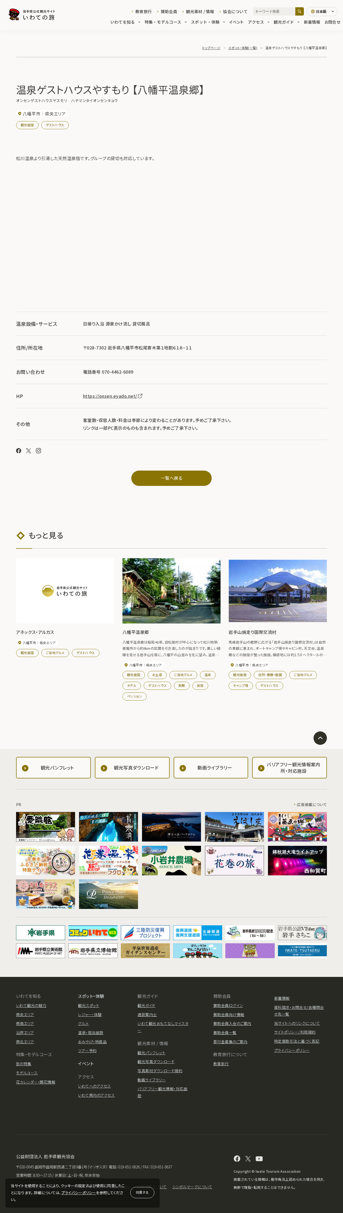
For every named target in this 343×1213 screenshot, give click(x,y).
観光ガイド (284, 22)
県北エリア (25, 1041)
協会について (235, 11)
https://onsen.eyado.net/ (110, 396)
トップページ (211, 47)
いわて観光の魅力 (31, 1005)
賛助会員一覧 (225, 1032)
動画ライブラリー (151, 1079)
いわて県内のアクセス (96, 1095)
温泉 (207, 674)
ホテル (131, 685)
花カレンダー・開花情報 (35, 1082)
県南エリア (25, 1023)
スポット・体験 (205, 22)
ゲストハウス (55, 124)
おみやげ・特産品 (92, 1041)
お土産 (157, 674)
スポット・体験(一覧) (242, 47)
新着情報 (312, 22)
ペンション (134, 696)
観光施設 (27, 124)
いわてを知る (122, 22)
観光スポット (88, 1005)
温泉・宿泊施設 (90, 1032)
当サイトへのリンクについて (297, 1023)
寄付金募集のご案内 (230, 1041)
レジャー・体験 (90, 1014)
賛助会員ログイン (228, 1005)
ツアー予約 (87, 1050)
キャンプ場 (240, 685)
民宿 (200, 685)
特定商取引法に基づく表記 (296, 1041)
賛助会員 (169, 11)
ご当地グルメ (55, 652)
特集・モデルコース (163, 22)
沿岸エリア (25, 1032)
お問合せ (332, 22)
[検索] (299, 11)
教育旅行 (143, 11)
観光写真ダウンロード (155, 1061)
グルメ (83, 1023)
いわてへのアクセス (94, 1086)
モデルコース (27, 1072)
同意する (142, 1192)
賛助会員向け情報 (228, 1014)
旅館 (181, 685)
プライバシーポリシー (78, 1192)
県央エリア (25, 1014)
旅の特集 (23, 1063)
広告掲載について (312, 804)
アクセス (256, 22)
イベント (236, 22)
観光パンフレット (151, 1052)
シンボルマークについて (192, 1186)
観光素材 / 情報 (200, 11)
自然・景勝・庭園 (270, 674)
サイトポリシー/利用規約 (295, 1032)
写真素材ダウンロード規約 (159, 1070)
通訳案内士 (147, 1014)
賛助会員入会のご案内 (232, 1023)
